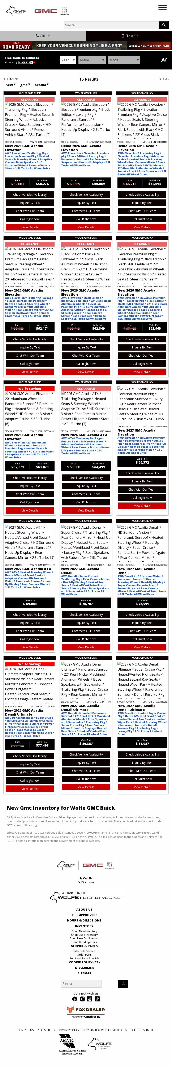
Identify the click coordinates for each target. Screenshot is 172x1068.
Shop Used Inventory (84, 935)
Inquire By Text (30, 203)
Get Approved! (84, 915)
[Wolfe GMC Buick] (38, 10)
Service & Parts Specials (84, 958)
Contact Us (26, 1030)
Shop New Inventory (84, 931)
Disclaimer (84, 967)
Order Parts (84, 954)
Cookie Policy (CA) (84, 962)
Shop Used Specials (84, 942)
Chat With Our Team (30, 211)
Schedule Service (84, 951)
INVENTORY (84, 926)
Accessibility (46, 1030)
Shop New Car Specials (84, 938)
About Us (84, 909)
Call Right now (29, 219)
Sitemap (84, 973)
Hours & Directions (84, 920)
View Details (30, 227)
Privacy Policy (69, 1030)
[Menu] (162, 8)
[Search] (164, 25)
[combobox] (68, 60)
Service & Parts (84, 946)
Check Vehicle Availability (30, 195)
